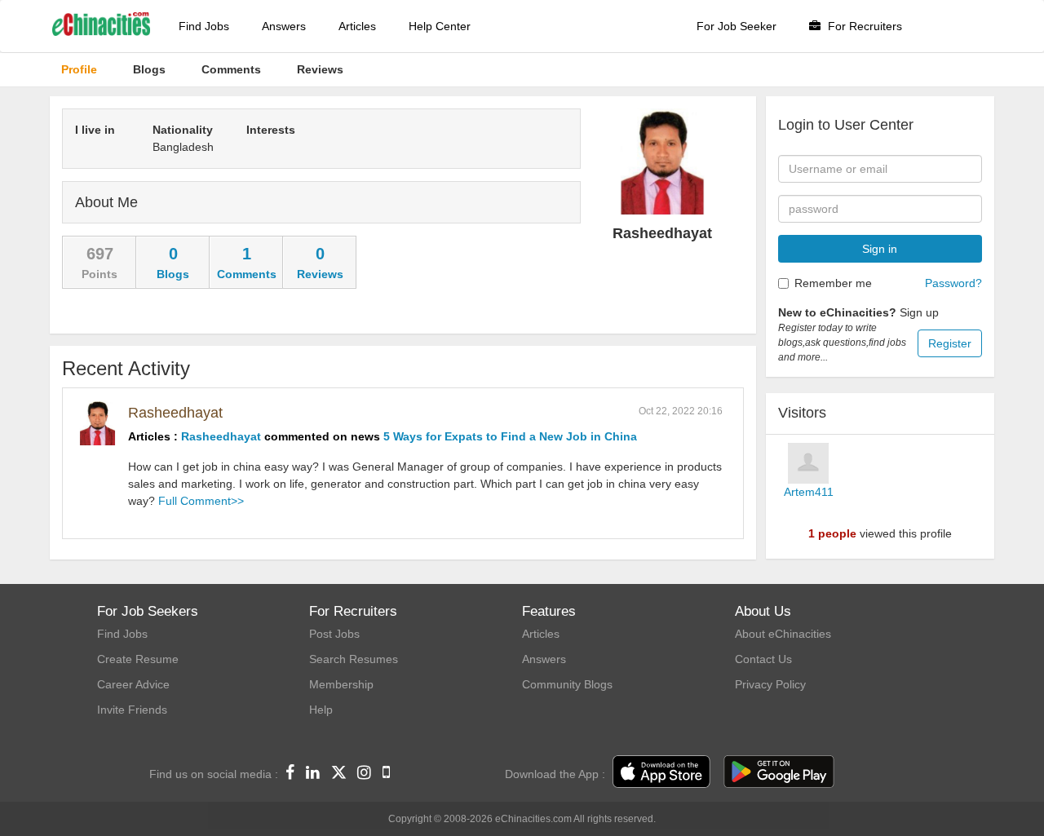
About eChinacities (783, 633)
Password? (953, 283)
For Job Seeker (736, 26)
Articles (357, 26)
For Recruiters (863, 26)
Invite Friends (132, 709)
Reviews (320, 274)
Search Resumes (353, 659)
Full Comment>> (201, 500)
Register (949, 343)
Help (321, 709)
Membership (341, 684)
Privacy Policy (770, 684)
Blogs (173, 274)
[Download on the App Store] (661, 772)
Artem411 (809, 491)
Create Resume (138, 659)
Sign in (879, 248)
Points (99, 274)
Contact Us (763, 659)
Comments (246, 274)
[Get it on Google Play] (779, 772)
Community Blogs (567, 684)
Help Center (440, 26)
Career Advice (133, 684)
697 (99, 254)
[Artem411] (808, 463)
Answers (284, 26)
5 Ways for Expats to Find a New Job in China (510, 436)
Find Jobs (204, 26)
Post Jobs (334, 633)
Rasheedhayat (175, 413)
